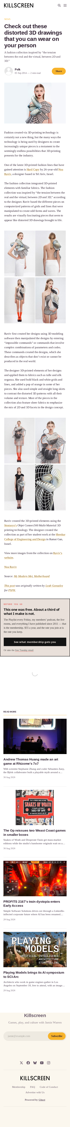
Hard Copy (33, 169)
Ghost (42, 1099)
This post (9, 585)
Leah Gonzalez (54, 585)
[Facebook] (28, 1063)
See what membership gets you (35, 642)
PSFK (11, 590)
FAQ (32, 1087)
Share (59, 71)
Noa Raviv (10, 567)
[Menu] (65, 5)
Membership (18, 1087)
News (7, 19)
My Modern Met (23, 576)
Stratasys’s (10, 525)
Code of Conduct (49, 1087)
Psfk (17, 69)
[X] (21, 1063)
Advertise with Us (35, 1092)
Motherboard (42, 576)
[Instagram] (48, 1063)
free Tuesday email (24, 650)
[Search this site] (59, 5)
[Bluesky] (35, 1063)
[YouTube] (41, 1063)
